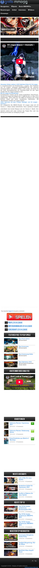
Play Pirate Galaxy (24, 339)
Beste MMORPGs (25, 6)
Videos (31, 10)
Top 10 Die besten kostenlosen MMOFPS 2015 (26, 515)
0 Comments (19, 426)
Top (35, 561)
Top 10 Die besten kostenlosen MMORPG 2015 (26, 523)
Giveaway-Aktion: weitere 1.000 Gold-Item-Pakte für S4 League (19, 84)
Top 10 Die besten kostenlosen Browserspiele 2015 (25, 508)
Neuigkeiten (5, 6)
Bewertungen (5, 10)
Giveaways (4, 13)
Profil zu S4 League (15, 322)
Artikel (14, 10)
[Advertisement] (19, 210)
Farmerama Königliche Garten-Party (26, 535)
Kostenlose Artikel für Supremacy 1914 (26, 486)
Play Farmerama (24, 346)
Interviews (22, 10)
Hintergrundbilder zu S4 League (20, 326)
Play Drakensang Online (26, 354)
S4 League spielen (19, 316)
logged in (11, 311)
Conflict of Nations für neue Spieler (26, 494)
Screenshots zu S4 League (17, 329)
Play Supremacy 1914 (25, 362)
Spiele (15, 6)
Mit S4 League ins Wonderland (9, 93)
